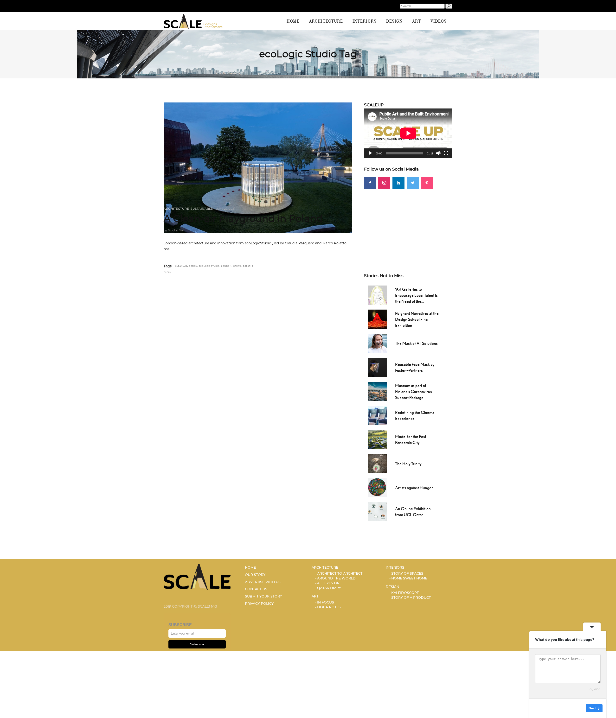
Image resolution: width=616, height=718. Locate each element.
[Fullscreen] (446, 153)
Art (315, 596)
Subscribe (197, 644)
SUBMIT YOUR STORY (263, 596)
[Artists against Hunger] (377, 487)
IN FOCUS (325, 602)
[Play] (370, 153)
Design (193, 266)
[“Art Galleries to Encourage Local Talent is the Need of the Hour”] (377, 294)
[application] (408, 133)
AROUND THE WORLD (336, 578)
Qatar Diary (329, 588)
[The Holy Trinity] (377, 463)
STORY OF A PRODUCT (411, 597)
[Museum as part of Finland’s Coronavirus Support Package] (377, 390)
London (226, 266)
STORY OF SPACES (407, 573)
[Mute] (438, 153)
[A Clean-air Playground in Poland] (258, 167)
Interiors (395, 567)
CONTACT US (256, 589)
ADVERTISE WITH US (263, 582)
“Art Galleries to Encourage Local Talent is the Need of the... (416, 295)
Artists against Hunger (414, 487)
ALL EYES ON (328, 583)
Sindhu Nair (176, 230)
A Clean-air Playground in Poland (243, 219)
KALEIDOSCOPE (405, 593)
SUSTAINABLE (202, 208)
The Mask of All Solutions (416, 343)
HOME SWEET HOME (409, 578)
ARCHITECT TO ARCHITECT (339, 573)
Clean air (181, 266)
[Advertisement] (408, 222)
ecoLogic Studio (209, 266)
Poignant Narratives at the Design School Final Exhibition (417, 319)
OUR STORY (255, 575)
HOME (250, 567)
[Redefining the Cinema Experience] (377, 414)
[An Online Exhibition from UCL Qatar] (377, 511)
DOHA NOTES (329, 607)
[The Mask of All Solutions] (377, 342)
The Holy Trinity (408, 463)
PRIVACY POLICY (259, 603)
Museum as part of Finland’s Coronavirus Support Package (413, 391)
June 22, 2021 (225, 208)
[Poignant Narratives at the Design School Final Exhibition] (377, 318)
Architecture (176, 208)
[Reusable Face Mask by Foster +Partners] (377, 366)
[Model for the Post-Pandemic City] (377, 439)
